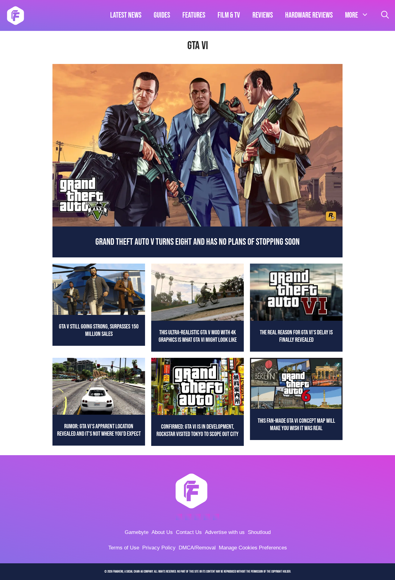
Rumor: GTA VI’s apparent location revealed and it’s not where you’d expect (99, 430)
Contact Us (189, 532)
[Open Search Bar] (385, 15)
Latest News (125, 15)
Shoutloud (259, 532)
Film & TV (229, 15)
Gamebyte (136, 532)
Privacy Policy (159, 548)
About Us (162, 532)
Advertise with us (225, 532)
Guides (162, 15)
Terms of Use (123, 548)
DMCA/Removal (197, 548)
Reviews (262, 15)
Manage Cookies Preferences (253, 548)
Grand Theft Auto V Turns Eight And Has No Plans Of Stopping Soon (197, 242)
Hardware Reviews (309, 15)
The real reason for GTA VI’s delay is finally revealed (296, 336)
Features (193, 15)
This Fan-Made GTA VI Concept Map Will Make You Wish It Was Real (296, 424)
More (351, 15)
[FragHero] (15, 15)
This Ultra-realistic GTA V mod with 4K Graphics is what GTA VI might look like (198, 336)
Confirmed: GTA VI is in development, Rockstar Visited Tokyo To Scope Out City (197, 430)
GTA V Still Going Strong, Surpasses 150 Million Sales (99, 330)
